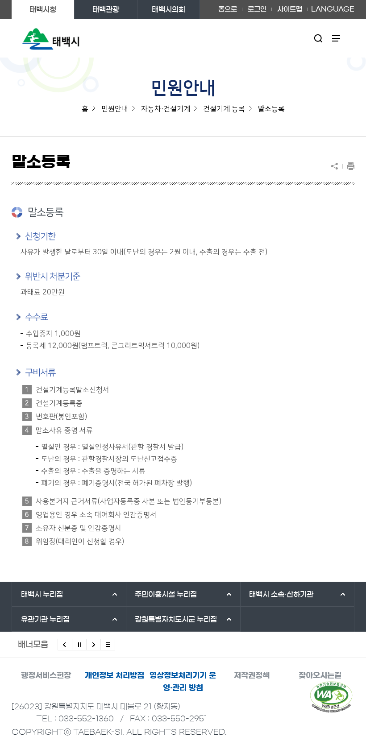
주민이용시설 (166, 594)
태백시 (42, 594)
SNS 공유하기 (336, 166)
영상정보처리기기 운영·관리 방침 (183, 681)
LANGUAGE (332, 6)
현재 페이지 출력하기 (348, 166)
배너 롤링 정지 (79, 644)
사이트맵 (289, 9)
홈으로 (227, 9)
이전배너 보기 (65, 644)
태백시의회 (168, 9)
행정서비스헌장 (46, 675)
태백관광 (105, 9)
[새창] (331, 696)
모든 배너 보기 (107, 644)
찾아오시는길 (320, 675)
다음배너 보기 (93, 644)
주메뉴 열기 (336, 38)
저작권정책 (252, 675)
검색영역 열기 (318, 38)
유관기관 (45, 619)
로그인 (257, 9)
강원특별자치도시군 (176, 619)
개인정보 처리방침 (114, 675)
